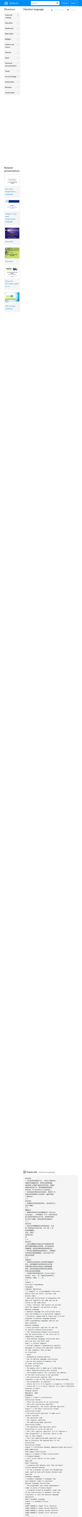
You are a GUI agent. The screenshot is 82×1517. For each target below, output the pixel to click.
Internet (8, 52)
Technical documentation (11, 64)
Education (9, 23)
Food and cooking (8, 16)
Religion (8, 39)
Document (9, 241)
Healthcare (9, 28)
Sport (7, 58)
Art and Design (10, 76)
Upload (65, 3)
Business (8, 87)
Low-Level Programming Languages (10, 191)
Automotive (9, 82)
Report (73, 10)
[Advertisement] (12, 129)
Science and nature (9, 46)
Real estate (9, 34)
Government (10, 93)
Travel (7, 71)
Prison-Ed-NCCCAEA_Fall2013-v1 (11, 283)
